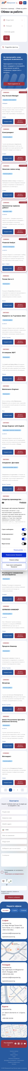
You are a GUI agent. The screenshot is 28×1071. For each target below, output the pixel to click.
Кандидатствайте (8, 121)
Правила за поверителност (14, 1062)
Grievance (14, 1064)
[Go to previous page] (5, 790)
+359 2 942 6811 (8, 930)
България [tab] (5, 910)
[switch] (24, 534)
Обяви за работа (14, 1054)
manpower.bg (6, 923)
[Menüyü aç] (24, 2)
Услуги (14, 1056)
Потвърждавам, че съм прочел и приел (14, 872)
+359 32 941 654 (8, 974)
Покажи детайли (18, 550)
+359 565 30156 (7, 1018)
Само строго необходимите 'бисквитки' (14, 566)
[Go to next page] (22, 790)
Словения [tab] (23, 910)
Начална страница (7, 8)
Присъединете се (14, 84)
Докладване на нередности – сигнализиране (14, 1060)
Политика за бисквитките (14, 1058)
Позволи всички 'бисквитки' (14, 555)
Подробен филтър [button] (11, 47)
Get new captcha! (6, 884)
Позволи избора (14, 560)
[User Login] (17, 3)
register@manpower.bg (8, 936)
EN (21, 2)
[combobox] (3, 830)
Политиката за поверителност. (14, 874)
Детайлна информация (20, 121)
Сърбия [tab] (15, 910)
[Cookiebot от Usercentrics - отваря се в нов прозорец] (19, 503)
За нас (14, 1053)
